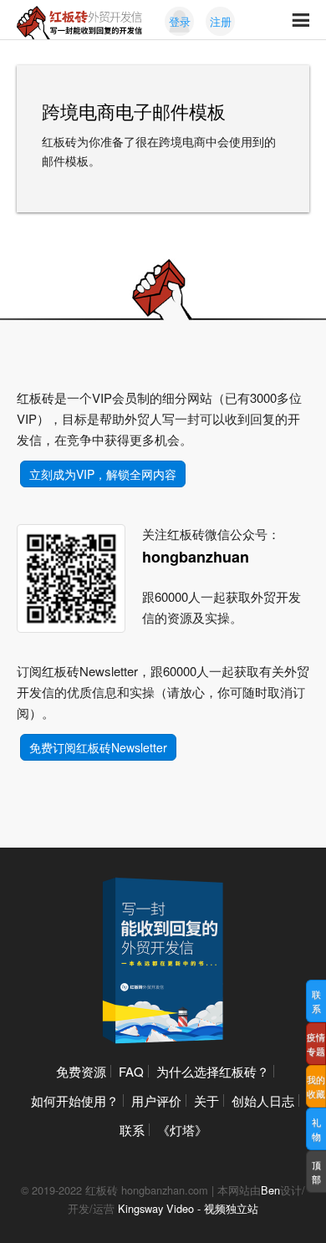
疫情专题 (316, 1043)
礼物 (316, 1129)
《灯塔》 (182, 1130)
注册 (221, 21)
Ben (270, 1190)
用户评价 (156, 1100)
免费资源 (81, 1071)
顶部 (316, 1171)
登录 (180, 21)
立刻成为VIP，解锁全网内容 (102, 474)
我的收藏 (316, 1086)
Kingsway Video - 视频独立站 (188, 1208)
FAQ (131, 1071)
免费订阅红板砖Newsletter (98, 747)
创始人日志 (263, 1100)
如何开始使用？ (75, 1100)
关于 (206, 1100)
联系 (132, 1130)
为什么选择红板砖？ (212, 1071)
